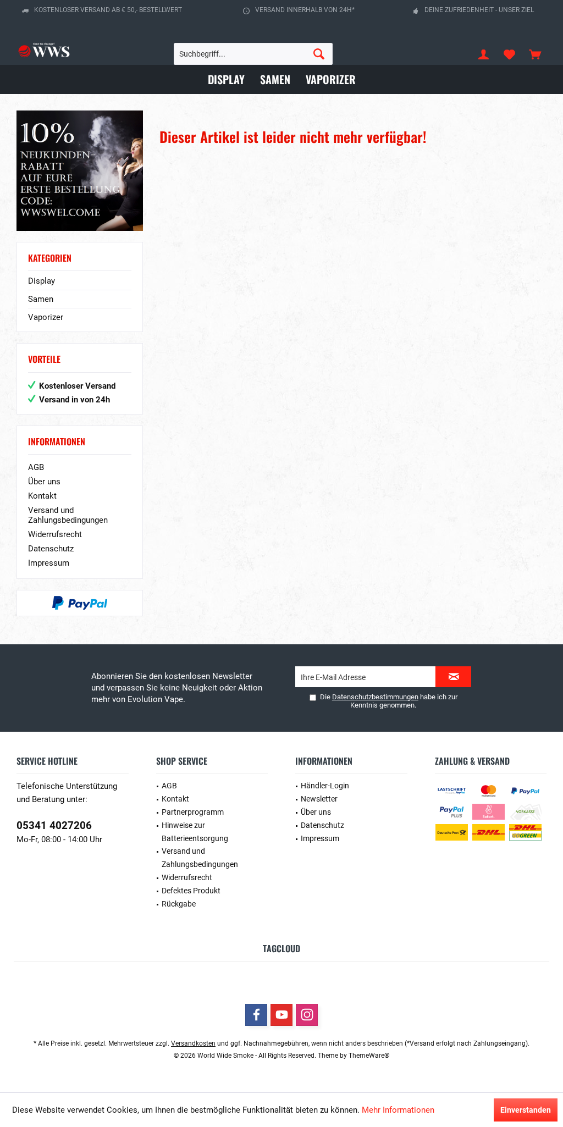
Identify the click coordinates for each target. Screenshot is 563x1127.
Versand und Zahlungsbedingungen (68, 515)
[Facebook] (256, 1015)
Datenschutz (51, 549)
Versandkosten (193, 1043)
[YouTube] (281, 1015)
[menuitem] (535, 54)
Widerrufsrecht (55, 534)
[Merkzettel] (509, 54)
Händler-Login (325, 785)
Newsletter (319, 798)
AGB (36, 467)
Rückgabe (179, 903)
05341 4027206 (54, 825)
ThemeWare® (369, 1055)
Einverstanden (525, 1110)
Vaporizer (45, 317)
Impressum (48, 563)
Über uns (44, 482)
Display (41, 281)
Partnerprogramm (193, 812)
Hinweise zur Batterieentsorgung (195, 832)
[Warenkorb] (535, 54)
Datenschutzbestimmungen (375, 697)
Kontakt (42, 496)
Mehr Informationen (398, 1110)
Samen (40, 299)
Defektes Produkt (191, 890)
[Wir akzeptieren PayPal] (80, 603)
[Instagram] (307, 1015)
